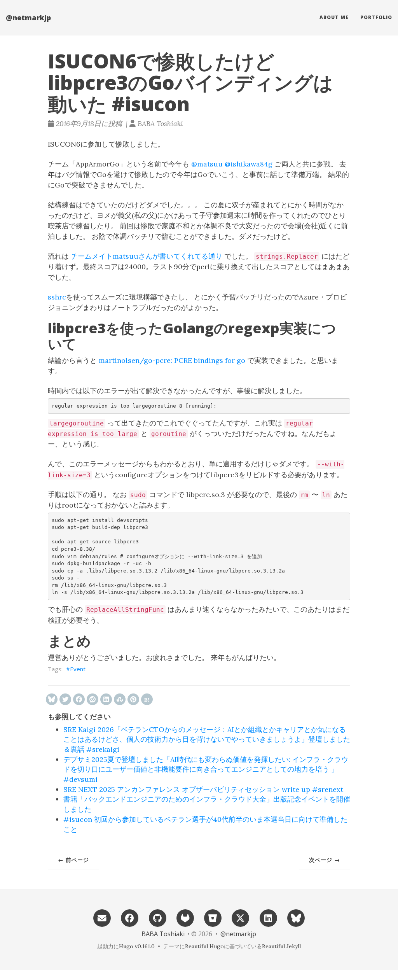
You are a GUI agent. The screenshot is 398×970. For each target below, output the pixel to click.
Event (78, 669)
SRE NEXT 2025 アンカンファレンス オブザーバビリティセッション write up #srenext (203, 789)
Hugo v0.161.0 (137, 946)
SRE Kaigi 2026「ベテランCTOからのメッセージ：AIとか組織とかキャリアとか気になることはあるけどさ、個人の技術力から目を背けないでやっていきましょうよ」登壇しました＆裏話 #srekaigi (206, 739)
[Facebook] (130, 917)
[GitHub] (157, 917)
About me (334, 17)
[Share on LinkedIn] (106, 699)
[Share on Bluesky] (52, 699)
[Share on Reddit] (92, 699)
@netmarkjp (28, 17)
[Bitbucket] (212, 917)
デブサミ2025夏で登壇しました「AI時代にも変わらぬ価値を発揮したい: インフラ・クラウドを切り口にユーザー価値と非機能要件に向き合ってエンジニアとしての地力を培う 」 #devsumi (205, 769)
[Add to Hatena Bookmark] (147, 699)
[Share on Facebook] (79, 699)
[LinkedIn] (268, 917)
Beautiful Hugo (204, 946)
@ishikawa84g (248, 163)
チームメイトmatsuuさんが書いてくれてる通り (146, 256)
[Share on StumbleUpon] (120, 699)
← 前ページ (73, 859)
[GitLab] (185, 917)
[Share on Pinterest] (133, 699)
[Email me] (102, 917)
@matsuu (207, 163)
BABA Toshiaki (163, 934)
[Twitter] (240, 917)
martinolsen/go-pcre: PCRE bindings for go (172, 360)
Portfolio (376, 17)
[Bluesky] (296, 917)
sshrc (57, 296)
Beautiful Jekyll (281, 946)
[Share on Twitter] (65, 699)
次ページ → (324, 859)
